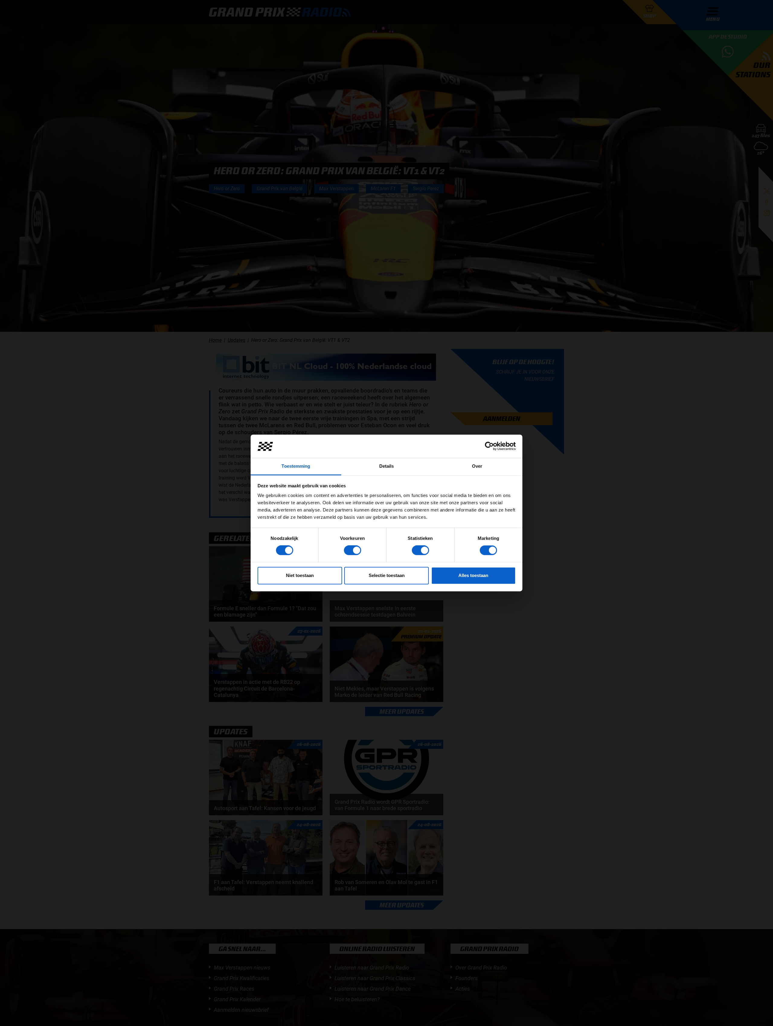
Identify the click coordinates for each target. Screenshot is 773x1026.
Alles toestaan (473, 575)
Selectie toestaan (387, 575)
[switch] (352, 550)
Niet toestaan (300, 575)
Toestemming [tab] (295, 466)
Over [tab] (477, 466)
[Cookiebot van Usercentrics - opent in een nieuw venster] (489, 446)
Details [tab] (386, 466)
